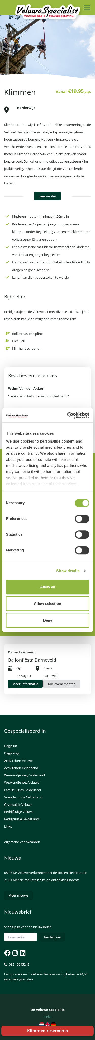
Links (8, 826)
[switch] (82, 519)
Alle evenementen (61, 684)
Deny (47, 620)
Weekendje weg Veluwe (21, 782)
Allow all (47, 587)
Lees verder (47, 196)
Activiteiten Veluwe (18, 760)
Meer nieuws (18, 895)
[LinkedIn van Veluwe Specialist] (22, 953)
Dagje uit (10, 746)
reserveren (47, 1030)
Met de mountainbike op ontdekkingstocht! (46, 880)
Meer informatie (25, 684)
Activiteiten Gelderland (21, 768)
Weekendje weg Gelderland (24, 775)
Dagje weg (11, 753)
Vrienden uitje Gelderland (23, 797)
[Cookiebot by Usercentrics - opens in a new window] (67, 415)
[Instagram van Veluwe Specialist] (14, 953)
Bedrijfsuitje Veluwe (18, 811)
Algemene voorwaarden (22, 842)
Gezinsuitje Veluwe (18, 804)
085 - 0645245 (45, 971)
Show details (67, 571)
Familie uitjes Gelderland (22, 789)
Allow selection (47, 603)
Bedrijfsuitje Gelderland (21, 819)
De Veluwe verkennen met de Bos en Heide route (50, 872)
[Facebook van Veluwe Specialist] (7, 953)
